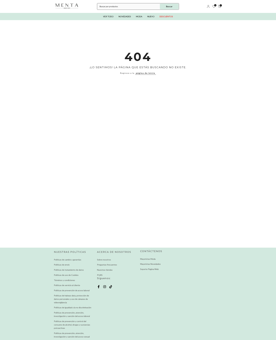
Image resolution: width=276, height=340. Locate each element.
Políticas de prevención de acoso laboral (72, 290)
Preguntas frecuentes (107, 264)
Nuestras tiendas (105, 270)
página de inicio (145, 73)
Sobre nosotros (104, 259)
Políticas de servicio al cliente (67, 285)
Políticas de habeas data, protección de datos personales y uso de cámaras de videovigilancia (71, 299)
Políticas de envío (62, 264)
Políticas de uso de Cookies (66, 275)
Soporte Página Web (149, 269)
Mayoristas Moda (148, 259)
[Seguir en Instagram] (104, 286)
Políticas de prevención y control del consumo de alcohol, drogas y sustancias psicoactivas (72, 324)
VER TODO (108, 16)
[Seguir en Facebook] (98, 286)
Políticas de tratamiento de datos (69, 270)
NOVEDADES (125, 16)
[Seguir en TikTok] (110, 286)
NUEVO (151, 16)
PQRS (99, 275)
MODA (139, 16)
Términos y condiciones (64, 280)
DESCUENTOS (166, 16)
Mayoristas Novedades (150, 264)
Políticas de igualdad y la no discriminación (72, 307)
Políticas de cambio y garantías (67, 259)
